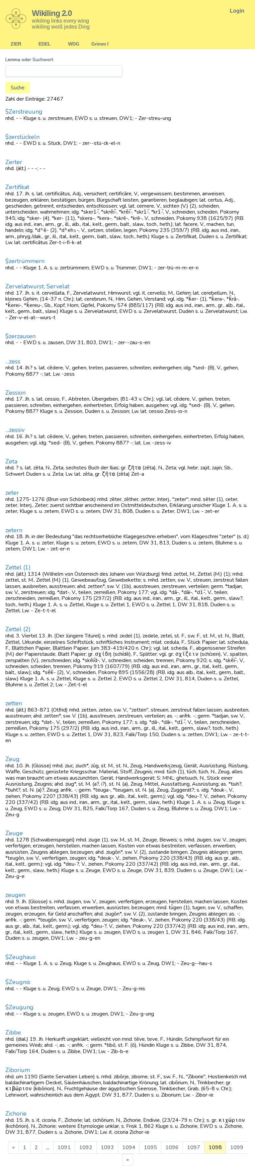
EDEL (45, 44)
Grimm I (100, 44)
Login (237, 11)
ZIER (16, 44)
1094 (128, 1147)
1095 (150, 1147)
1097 (193, 1147)
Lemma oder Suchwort (29, 60)
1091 (64, 1147)
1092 (85, 1147)
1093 (107, 1147)
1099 (236, 1147)
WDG (73, 44)
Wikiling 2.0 (52, 13)
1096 (172, 1147)
